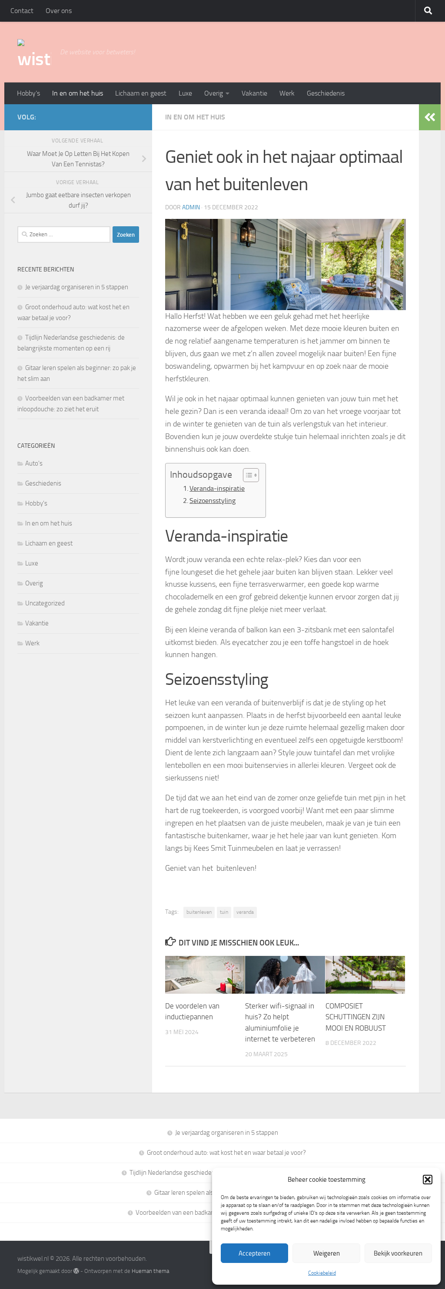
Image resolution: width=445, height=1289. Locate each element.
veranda (245, 912)
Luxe (185, 93)
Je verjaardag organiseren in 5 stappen (76, 287)
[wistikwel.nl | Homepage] (34, 52)
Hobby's (36, 503)
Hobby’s (28, 93)
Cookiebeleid (322, 1273)
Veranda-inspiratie (217, 488)
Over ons (59, 11)
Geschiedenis (326, 93)
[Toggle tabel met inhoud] (246, 475)
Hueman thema (150, 1271)
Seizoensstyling (212, 500)
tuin (224, 912)
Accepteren (254, 1253)
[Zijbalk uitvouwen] (430, 117)
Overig (213, 93)
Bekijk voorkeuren (398, 1253)
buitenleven (199, 912)
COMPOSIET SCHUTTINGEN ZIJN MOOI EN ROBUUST (355, 1016)
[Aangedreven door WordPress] (76, 1271)
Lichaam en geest (140, 93)
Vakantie (254, 93)
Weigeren (326, 1253)
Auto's (34, 463)
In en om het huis (77, 93)
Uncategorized (45, 603)
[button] (427, 1179)
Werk (287, 93)
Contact (21, 11)
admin (191, 207)
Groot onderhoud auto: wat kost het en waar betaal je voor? (226, 1153)
